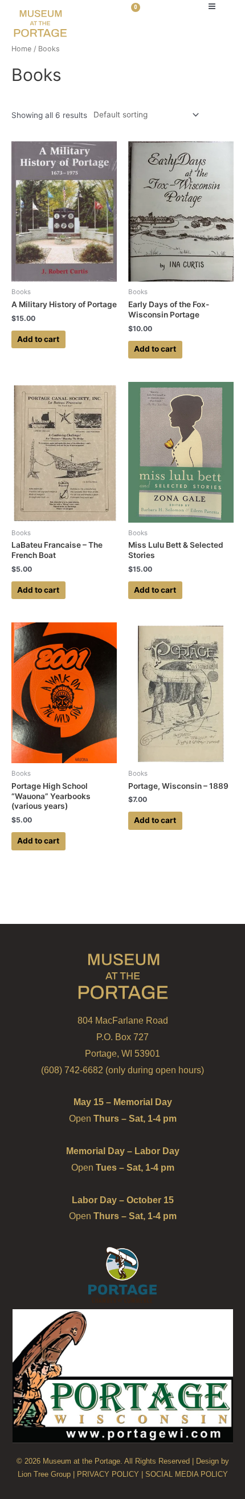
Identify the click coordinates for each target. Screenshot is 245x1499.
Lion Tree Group (44, 1474)
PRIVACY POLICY (108, 1474)
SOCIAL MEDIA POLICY (186, 1474)
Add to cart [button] (38, 339)
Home (21, 48)
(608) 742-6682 (72, 1070)
